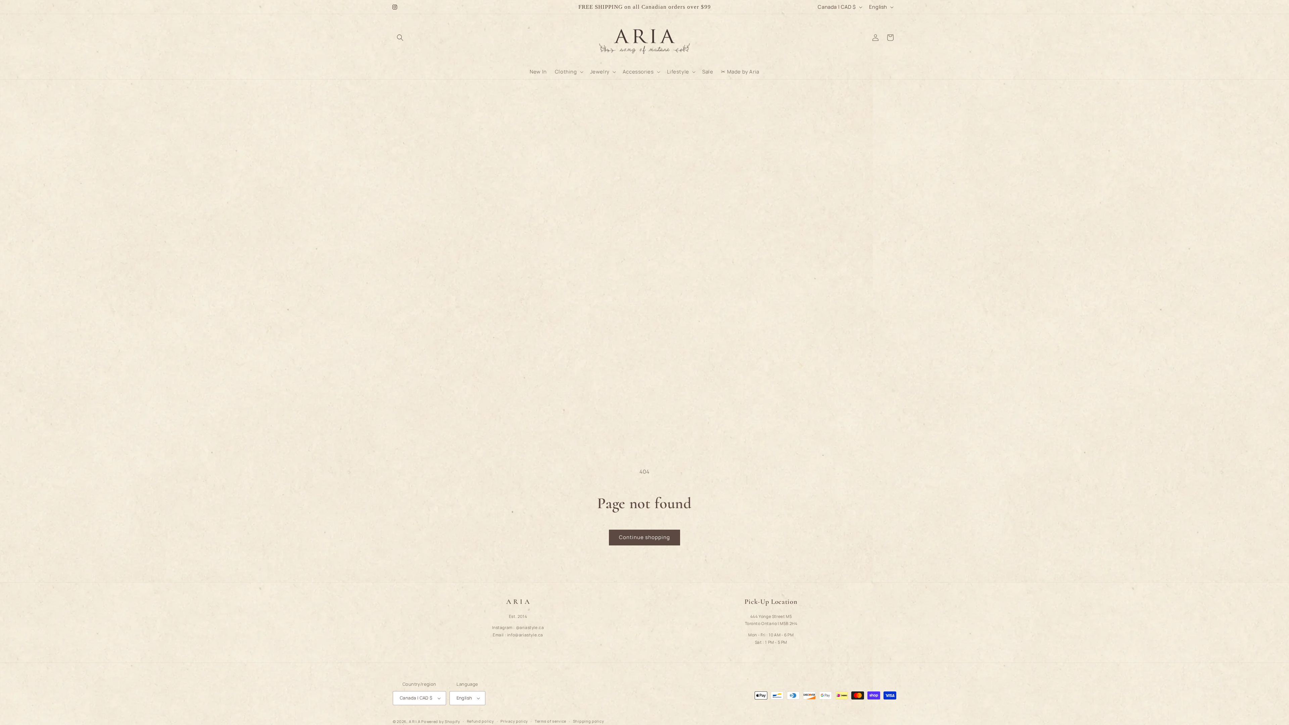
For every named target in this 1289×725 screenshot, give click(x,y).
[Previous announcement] (546, 7)
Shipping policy (588, 721)
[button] (400, 37)
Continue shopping (644, 537)
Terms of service (550, 721)
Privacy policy (514, 721)
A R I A (415, 721)
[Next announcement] (742, 7)
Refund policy (480, 721)
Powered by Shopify (440, 721)
